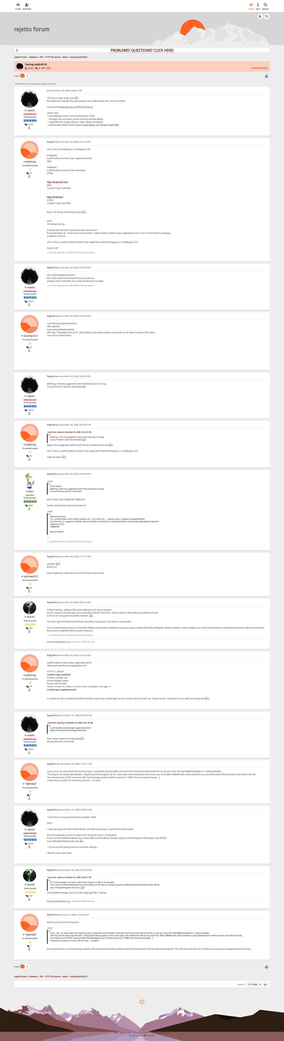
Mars (31, 491)
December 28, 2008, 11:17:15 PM (69, 556)
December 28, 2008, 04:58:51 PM (64, 90)
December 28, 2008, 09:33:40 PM (69, 474)
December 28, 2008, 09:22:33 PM (69, 376)
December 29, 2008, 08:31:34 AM (69, 602)
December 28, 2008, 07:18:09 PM (69, 267)
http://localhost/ (55, 197)
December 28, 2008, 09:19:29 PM (69, 316)
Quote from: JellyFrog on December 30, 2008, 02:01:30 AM (70, 723)
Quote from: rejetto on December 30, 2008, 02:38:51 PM (69, 877)
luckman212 (31, 335)
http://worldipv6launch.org (58, 642)
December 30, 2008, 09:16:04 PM (69, 870)
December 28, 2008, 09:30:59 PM (69, 424)
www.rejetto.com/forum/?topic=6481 (101, 124)
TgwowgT (31, 783)
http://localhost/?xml (57, 182)
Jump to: (241, 984)
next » (265, 68)
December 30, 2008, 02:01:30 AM (69, 655)
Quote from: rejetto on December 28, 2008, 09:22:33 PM (69, 432)
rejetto (30, 68)
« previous (256, 68)
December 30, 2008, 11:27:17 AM (69, 764)
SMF (116, 1032)
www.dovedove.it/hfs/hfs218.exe (76, 106)
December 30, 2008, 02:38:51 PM (69, 809)
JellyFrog (31, 161)
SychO (152, 1035)
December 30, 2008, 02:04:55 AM (69, 715)
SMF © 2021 (126, 1032)
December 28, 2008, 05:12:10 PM (69, 141)
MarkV (31, 616)
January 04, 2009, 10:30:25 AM (68, 914)
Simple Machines (141, 1032)
